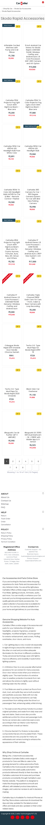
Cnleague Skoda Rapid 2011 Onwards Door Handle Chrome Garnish (12, 348)
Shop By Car (7, 9)
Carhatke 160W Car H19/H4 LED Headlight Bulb (33, 148)
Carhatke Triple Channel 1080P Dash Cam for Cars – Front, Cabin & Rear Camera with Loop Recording (33, 300)
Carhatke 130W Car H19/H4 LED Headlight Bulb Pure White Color (12, 149)
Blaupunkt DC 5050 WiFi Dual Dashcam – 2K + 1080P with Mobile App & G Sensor (33, 437)
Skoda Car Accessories (22, 9)
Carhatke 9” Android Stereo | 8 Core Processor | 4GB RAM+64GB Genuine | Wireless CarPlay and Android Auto (12, 302)
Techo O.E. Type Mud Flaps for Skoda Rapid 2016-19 (33, 348)
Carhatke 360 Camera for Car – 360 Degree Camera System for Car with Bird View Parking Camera (33, 196)
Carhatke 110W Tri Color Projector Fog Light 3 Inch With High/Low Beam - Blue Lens (33, 104)
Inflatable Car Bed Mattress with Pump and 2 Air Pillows (12, 48)
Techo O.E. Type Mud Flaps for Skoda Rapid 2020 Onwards (12, 392)
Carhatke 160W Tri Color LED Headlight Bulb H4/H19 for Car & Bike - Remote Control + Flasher (12, 194)
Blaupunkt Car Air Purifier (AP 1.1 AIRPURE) (11, 435)
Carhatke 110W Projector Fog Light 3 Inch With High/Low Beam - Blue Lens (12, 104)
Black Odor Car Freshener (33, 390)
